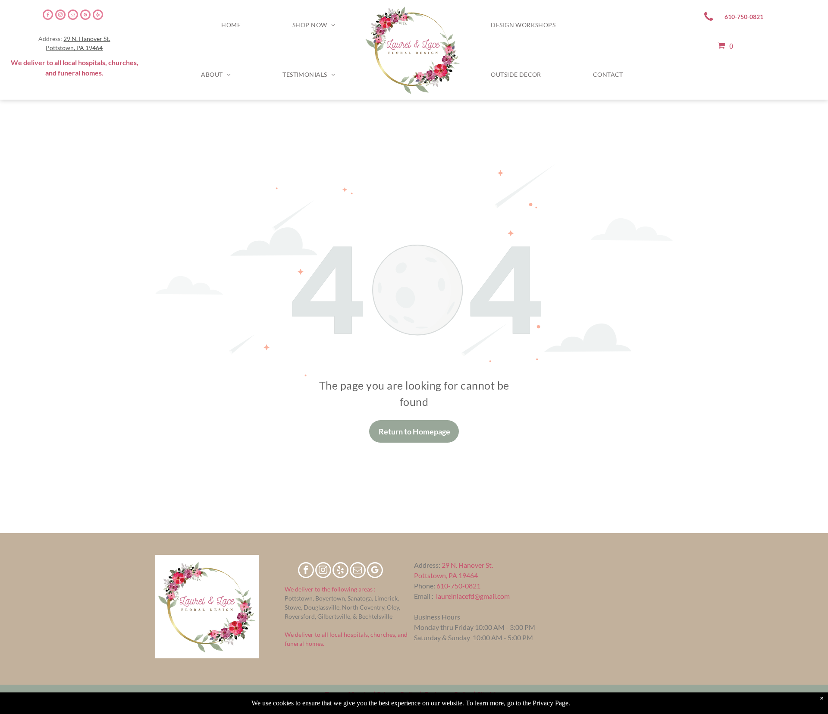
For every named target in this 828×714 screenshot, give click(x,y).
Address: (427, 565)
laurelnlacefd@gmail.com (473, 596)
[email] (73, 15)
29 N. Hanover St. (86, 38)
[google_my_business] (85, 15)
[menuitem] (231, 25)
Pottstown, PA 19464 (74, 47)
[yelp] (98, 15)
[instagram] (60, 15)
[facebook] (48, 15)
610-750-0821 (458, 586)
